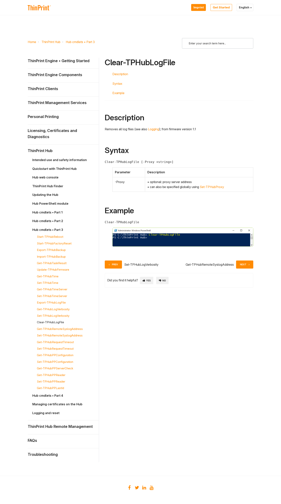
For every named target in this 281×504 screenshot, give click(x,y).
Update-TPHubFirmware (53, 269)
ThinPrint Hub (50, 42)
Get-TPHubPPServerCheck (55, 368)
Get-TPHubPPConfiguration (55, 355)
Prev (115, 264)
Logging (153, 129)
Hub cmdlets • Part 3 (80, 42)
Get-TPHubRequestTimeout (55, 342)
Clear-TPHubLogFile (50, 322)
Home (32, 42)
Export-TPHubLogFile (51, 302)
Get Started (221, 7)
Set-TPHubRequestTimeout (55, 348)
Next (243, 264)
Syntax (117, 83)
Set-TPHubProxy (212, 187)
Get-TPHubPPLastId (50, 388)
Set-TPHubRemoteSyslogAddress (60, 335)
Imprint (198, 7)
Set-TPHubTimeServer (52, 296)
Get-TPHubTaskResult (52, 263)
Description (120, 74)
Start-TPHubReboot (50, 237)
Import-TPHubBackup (51, 256)
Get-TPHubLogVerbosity (53, 309)
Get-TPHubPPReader (51, 375)
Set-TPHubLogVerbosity (53, 316)
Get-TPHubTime (47, 276)
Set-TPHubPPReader (51, 381)
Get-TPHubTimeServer (52, 289)
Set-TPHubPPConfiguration (55, 362)
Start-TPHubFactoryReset (54, 243)
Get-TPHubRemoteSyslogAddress (60, 329)
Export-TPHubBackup (51, 250)
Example (118, 93)
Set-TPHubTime (47, 283)
